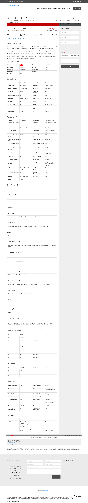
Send (70, 66)
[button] (11, 1)
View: (9, 232)
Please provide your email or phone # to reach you (69, 47)
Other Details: (12, 381)
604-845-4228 (12, 1)
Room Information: (14, 331)
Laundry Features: (13, 309)
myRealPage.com (46, 490)
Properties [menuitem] (43, 8)
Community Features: (15, 252)
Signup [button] (74, 18)
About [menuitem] (68, 8)
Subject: (62, 52)
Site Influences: (12, 213)
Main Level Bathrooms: (15, 262)
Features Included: (13, 271)
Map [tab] (24, 39)
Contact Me (77, 8)
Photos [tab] (14, 39)
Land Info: (10, 415)
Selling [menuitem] (54, 8)
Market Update (61, 8)
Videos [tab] (20, 39)
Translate (21, 1)
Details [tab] (9, 39)
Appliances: (11, 290)
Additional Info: (12, 117)
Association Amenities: (15, 241)
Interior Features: (13, 194)
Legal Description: (13, 318)
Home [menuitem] (38, 8)
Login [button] (79, 18)
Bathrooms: (11, 364)
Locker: (9, 299)
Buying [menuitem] (49, 8)
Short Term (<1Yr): (13, 185)
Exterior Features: (13, 204)
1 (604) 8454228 (11, 442)
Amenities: (11, 223)
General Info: (11, 79)
